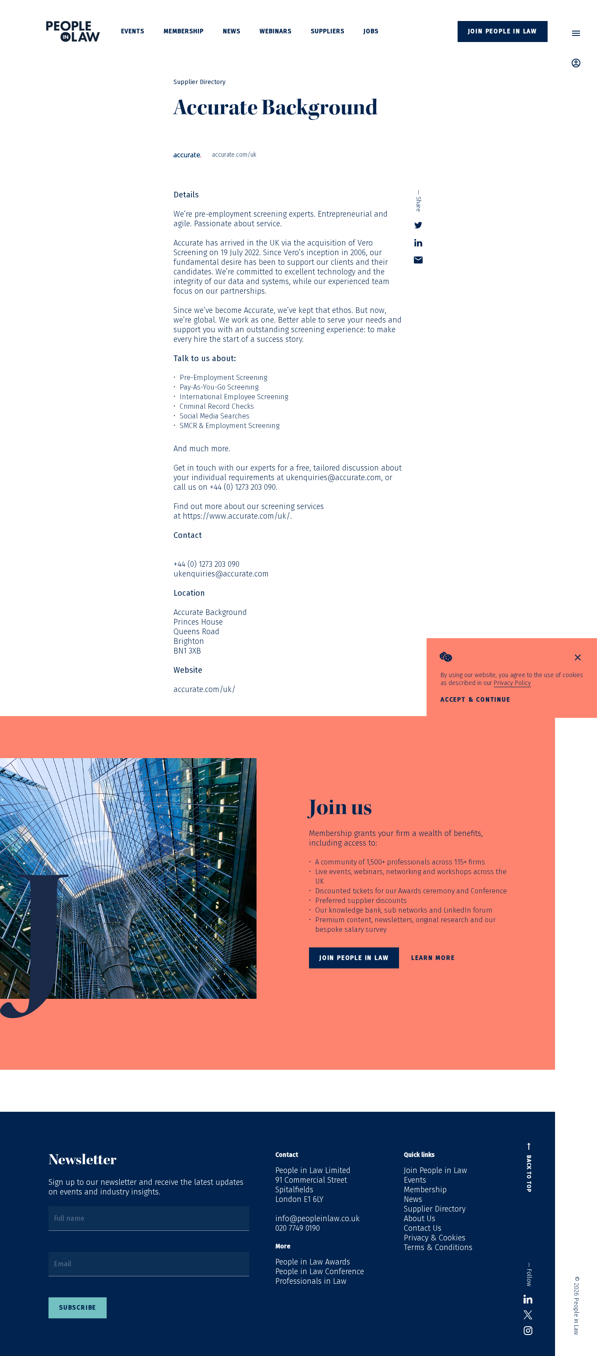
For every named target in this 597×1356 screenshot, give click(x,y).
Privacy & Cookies (434, 1238)
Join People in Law (502, 31)
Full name (69, 1218)
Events (132, 31)
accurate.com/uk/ (205, 689)
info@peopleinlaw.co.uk (317, 1218)
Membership (183, 31)
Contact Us (422, 1228)
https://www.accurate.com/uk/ (236, 516)
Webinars (276, 31)
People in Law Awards (312, 1262)
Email (62, 1264)
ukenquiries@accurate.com (333, 477)
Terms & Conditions (438, 1247)
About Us (419, 1218)
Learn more (433, 958)
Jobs (371, 31)
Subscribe (77, 1307)
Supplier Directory (200, 82)
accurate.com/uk (234, 154)
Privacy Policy (512, 683)
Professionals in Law (311, 1281)
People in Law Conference (319, 1271)
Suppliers (327, 31)
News (231, 31)
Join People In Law (354, 958)
